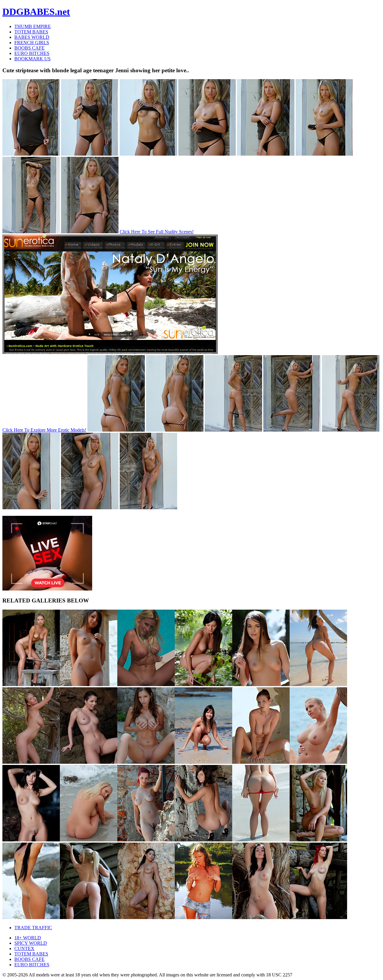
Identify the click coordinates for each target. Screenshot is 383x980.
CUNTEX (24, 948)
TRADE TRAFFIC (33, 927)
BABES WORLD (31, 37)
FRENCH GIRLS (31, 42)
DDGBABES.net (36, 11)
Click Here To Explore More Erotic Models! (44, 430)
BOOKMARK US (32, 58)
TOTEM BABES (31, 31)
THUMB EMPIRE (32, 26)
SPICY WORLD (30, 943)
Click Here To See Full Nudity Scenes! (157, 231)
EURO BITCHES (31, 53)
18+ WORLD (27, 937)
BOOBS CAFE (29, 47)
